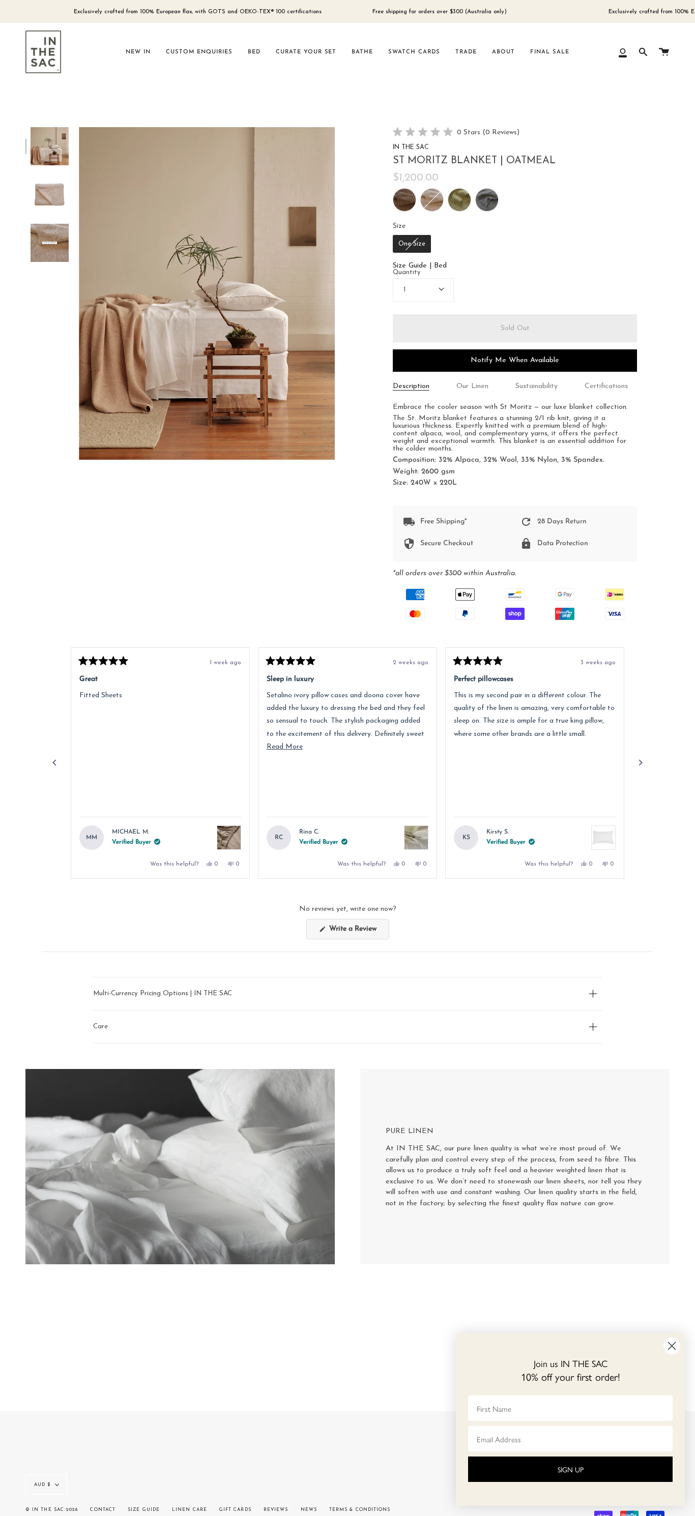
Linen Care (189, 1509)
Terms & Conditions (359, 1509)
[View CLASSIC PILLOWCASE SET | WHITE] (603, 837)
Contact (102, 1509)
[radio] (404, 200)
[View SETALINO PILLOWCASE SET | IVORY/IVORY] (416, 837)
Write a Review (358, 932)
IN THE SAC (411, 147)
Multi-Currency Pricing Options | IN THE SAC (162, 993)
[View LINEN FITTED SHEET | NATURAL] (229, 837)
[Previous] (54, 763)
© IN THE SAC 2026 (51, 1509)
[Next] (640, 763)
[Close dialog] (672, 1346)
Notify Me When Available (515, 360)
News (309, 1509)
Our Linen (472, 386)
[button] (456, 133)
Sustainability (536, 386)
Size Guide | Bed (420, 266)
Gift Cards (235, 1509)
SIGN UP (571, 1469)
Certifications (606, 386)
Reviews (276, 1509)
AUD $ (42, 1484)
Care (100, 1026)
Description (411, 386)
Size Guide (144, 1509)
